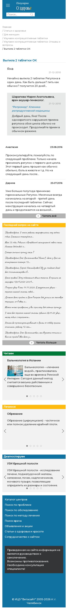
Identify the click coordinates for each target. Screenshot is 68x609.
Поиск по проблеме (18, 504)
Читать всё (49, 215)
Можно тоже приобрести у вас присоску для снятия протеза (33, 307)
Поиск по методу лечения (22, 515)
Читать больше (46, 342)
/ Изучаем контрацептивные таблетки (25, 38)
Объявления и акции (19, 526)
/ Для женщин (10, 34)
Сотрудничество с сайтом (22, 536)
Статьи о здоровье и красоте (24, 531)
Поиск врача (13, 520)
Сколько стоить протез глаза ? (19, 252)
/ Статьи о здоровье (14, 30)
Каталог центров (16, 499)
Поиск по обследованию (21, 510)
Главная (6, 27)
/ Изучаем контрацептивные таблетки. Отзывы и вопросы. (31, 43)
